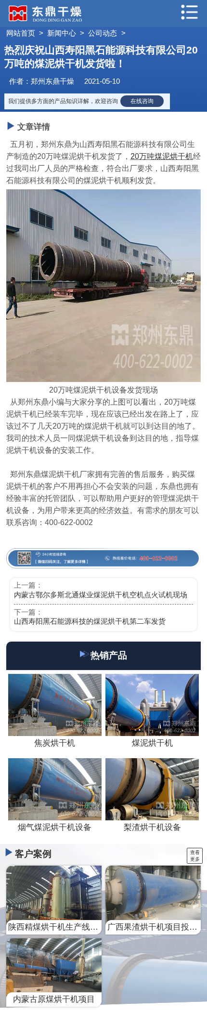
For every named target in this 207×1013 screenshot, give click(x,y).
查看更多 (195, 856)
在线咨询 (142, 101)
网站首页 (20, 33)
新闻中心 (61, 33)
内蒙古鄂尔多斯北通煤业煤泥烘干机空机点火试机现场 (100, 595)
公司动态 (102, 33)
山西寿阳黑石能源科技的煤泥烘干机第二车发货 (90, 621)
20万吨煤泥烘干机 (161, 156)
